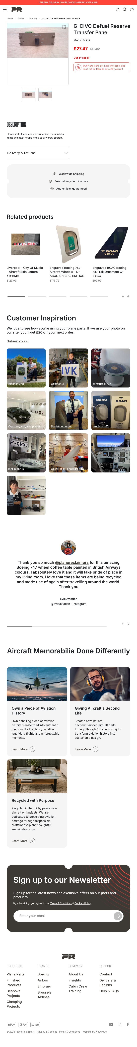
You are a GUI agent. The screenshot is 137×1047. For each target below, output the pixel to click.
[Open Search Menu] (125, 9)
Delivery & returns (21, 153)
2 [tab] (37, 296)
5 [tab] (99, 296)
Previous (123, 296)
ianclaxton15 (101, 426)
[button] (111, 1024)
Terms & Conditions (61, 903)
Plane (21, 18)
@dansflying (16, 383)
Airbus (43, 980)
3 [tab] (57, 296)
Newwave (101, 1031)
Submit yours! (18, 341)
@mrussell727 (102, 383)
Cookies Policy (83, 903)
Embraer (44, 986)
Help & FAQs (109, 991)
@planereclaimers (72, 562)
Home (10, 18)
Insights (74, 980)
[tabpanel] (25, 258)
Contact (105, 974)
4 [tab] (78, 296)
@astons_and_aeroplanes (24, 426)
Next (128, 296)
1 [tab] (16, 296)
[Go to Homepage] (68, 956)
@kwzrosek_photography (67, 468)
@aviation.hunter (61, 426)
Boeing (33, 18)
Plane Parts (16, 974)
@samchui (57, 383)
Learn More (20, 749)
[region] (43, 1021)
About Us (75, 974)
